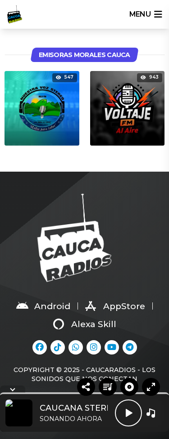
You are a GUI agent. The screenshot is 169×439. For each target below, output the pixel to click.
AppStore (124, 306)
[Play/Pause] (128, 412)
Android (52, 306)
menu (140, 14)
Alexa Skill (93, 324)
